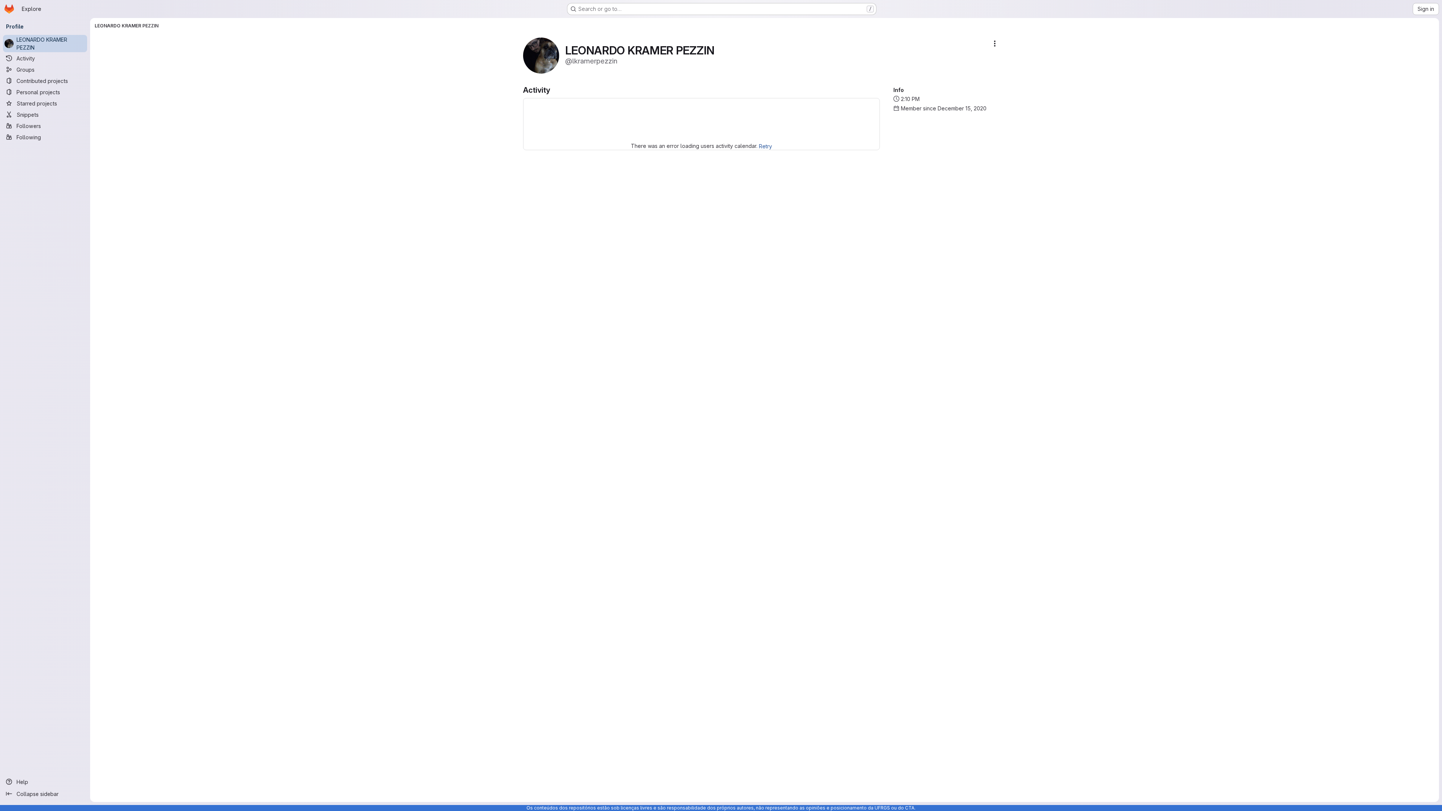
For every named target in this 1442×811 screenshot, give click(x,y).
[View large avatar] (541, 55)
